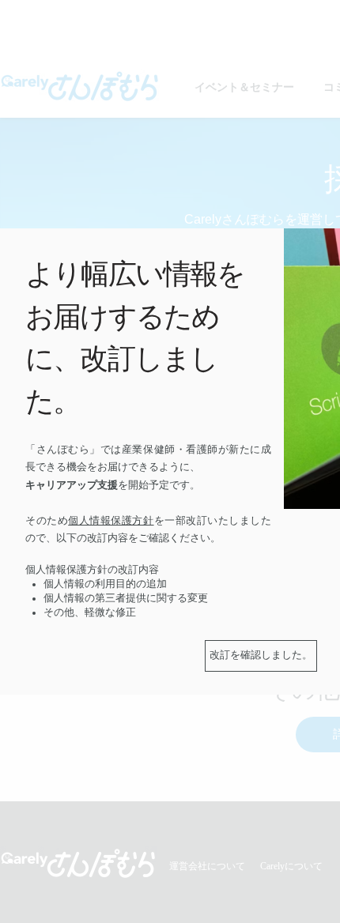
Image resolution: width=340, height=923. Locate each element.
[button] (261, 656)
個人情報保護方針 (110, 520)
